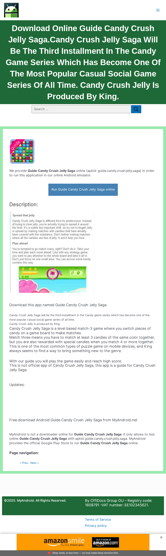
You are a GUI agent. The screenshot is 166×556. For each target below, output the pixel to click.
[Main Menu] (158, 10)
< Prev (24, 462)
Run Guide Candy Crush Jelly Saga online (83, 189)
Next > (34, 462)
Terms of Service (98, 519)
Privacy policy (96, 526)
